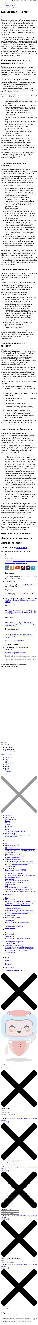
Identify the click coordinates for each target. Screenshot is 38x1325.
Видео (10, 600)
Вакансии (8, 828)
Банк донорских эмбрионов (19, 636)
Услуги (7, 598)
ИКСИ (13, 614)
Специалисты (22, 598)
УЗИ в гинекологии (11, 887)
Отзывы (7, 764)
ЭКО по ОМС (9, 763)
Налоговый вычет (11, 837)
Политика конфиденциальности (15, 653)
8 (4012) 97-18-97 (31, 576)
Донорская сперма (20, 634)
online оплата (9, 747)
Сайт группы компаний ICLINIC (16, 831)
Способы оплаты (10, 819)
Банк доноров (9, 634)
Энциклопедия (10, 833)
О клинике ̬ (8, 757)
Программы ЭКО (10, 847)
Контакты (16, 600)
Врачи (7, 766)
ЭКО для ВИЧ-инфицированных (19, 904)
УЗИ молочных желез (21, 889)
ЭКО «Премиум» (21, 903)
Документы (8, 826)
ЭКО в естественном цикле (14, 901)
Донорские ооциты (23, 880)
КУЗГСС (23, 870)
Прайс (7, 770)
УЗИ (14, 626)
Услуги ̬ (7, 759)
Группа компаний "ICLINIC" (14, 641)
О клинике (13, 598)
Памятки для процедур (21, 835)
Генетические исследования (14, 873)
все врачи (21, 547)
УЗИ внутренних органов (27, 891)
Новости (7, 822)
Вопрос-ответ (9, 835)
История (7, 821)
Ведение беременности (21, 624)
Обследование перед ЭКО (13, 622)
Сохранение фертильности (14, 859)
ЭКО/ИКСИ (27, 901)
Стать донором (10, 884)
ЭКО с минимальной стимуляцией (20, 612)
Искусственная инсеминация (14, 856)
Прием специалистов (12, 845)
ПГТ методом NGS (11, 875)
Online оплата (9, 817)
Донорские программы (12, 877)
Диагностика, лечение (12, 870)
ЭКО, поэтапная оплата (12, 610)
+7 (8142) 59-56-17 (26, 593)
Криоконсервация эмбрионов (25, 863)
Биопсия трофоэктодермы (26, 875)
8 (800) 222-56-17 (29, 585)
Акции (29, 598)
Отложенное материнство (13, 861)
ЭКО (6, 761)
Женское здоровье (11, 868)
